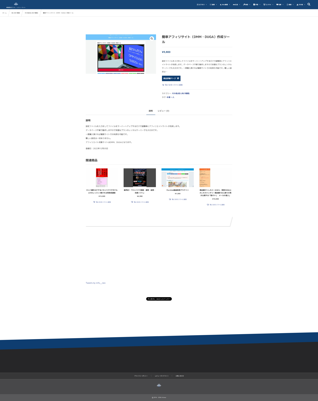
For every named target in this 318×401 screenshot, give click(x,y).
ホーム (4, 13)
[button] (152, 38)
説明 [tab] (151, 111)
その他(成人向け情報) (31, 13)
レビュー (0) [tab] (163, 111)
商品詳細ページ (169, 78)
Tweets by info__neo (95, 283)
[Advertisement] (159, 251)
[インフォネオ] (16, 4)
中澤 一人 (170, 97)
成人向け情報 (16, 13)
